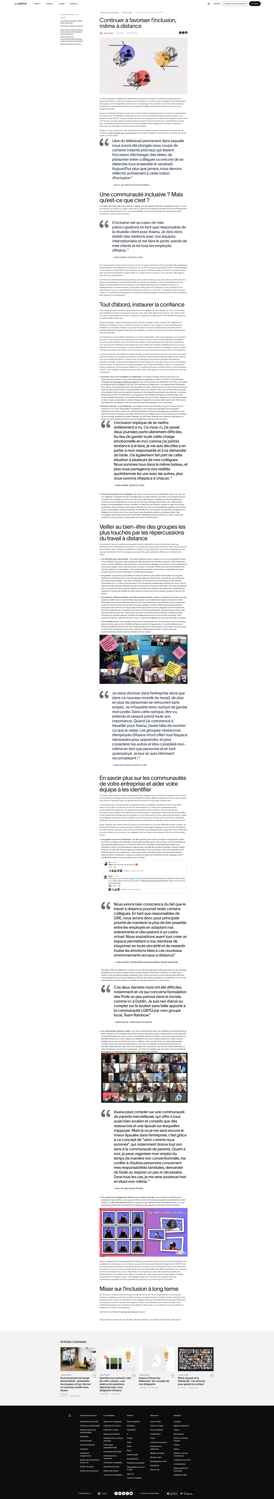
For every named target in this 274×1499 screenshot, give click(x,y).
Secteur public (132, 1455)
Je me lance (255, 4)
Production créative (111, 1430)
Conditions (143, 1493)
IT (127, 1434)
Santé (129, 1446)
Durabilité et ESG (180, 1475)
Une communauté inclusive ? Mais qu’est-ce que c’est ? (71, 22)
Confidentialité (179, 1464)
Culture (176, 1445)
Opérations (131, 1430)
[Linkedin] (120, 1493)
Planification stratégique (112, 1462)
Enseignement (132, 1459)
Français (104, 1493)
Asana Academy (156, 1430)
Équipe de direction (181, 1426)
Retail (129, 1450)
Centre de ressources (158, 1442)
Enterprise (84, 1449)
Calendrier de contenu (112, 1426)
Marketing (131, 1426)
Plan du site (154, 1470)
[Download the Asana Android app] (186, 1493)
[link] (109, 13)
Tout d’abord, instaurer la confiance (71, 26)
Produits (37, 4)
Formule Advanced (87, 1445)
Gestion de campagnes (112, 1421)
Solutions (49, 4)
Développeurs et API (158, 1461)
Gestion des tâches (110, 1471)
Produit (130, 1438)
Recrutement (179, 1434)
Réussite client (156, 1457)
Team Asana (108, 33)
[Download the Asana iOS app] (172, 1493)
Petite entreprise (133, 1421)
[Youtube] (131, 1493)
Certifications (155, 1434)
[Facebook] (127, 1493)
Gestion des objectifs (111, 1434)
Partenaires (154, 1465)
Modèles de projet (157, 1453)
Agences (130, 1474)
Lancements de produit (112, 1452)
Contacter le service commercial (235, 4)
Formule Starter (86, 1441)
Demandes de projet (111, 1467)
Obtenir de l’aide (156, 1426)
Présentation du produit (89, 1421)
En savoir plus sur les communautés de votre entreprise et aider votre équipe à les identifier (71, 39)
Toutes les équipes (134, 1478)
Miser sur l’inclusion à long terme (70, 44)
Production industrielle (135, 1463)
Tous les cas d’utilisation (112, 1475)
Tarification (73, 4)
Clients (176, 1430)
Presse (176, 1449)
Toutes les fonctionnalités (90, 1426)
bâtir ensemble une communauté (121, 133)
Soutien (61, 4)
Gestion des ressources (89, 1471)
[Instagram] (123, 1493)
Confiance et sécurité (182, 1460)
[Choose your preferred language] (208, 3)
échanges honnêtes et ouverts (125, 382)
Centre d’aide (155, 1421)
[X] (116, 1493)
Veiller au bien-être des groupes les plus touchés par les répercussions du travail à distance (71, 32)
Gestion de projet (86, 1467)
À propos (177, 1421)
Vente (129, 1442)
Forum (152, 1438)
